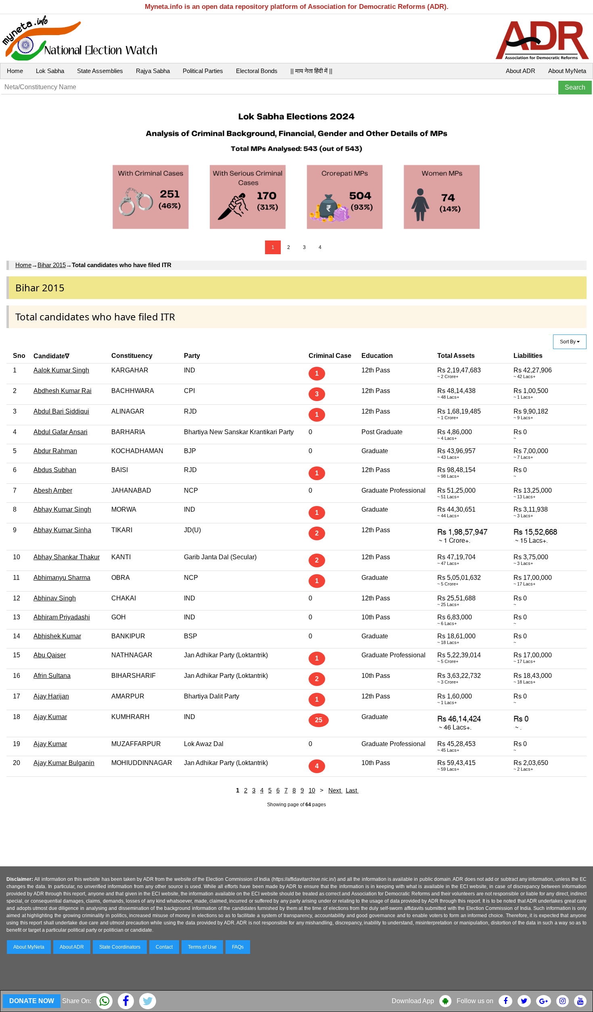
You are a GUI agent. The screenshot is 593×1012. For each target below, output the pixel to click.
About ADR (520, 70)
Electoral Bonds (257, 70)
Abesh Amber (52, 490)
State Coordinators (119, 947)
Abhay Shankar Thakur (66, 557)
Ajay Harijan (51, 696)
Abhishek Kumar (57, 636)
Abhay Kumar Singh (62, 509)
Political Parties (203, 70)
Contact (164, 947)
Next (335, 790)
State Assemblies (100, 70)
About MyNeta (567, 70)
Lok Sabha (50, 70)
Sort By (568, 342)
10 (312, 790)
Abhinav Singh (54, 598)
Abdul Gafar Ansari (60, 432)
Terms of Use (202, 947)
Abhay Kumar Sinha (62, 530)
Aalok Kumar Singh (61, 370)
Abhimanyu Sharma (61, 577)
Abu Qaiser (49, 655)
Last (352, 790)
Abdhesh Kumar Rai (62, 390)
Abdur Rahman (55, 450)
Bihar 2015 (52, 264)
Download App (413, 1000)
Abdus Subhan (54, 469)
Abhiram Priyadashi (61, 617)
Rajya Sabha (153, 70)
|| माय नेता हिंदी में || (311, 70)
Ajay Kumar (50, 716)
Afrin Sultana (52, 675)
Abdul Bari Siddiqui (61, 411)
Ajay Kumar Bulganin (63, 762)
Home (15, 70)
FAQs (238, 947)
